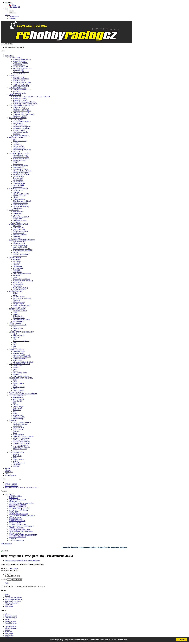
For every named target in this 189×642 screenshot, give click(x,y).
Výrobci (7, 630)
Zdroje (15, 295)
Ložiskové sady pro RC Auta (22, 357)
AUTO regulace (18, 119)
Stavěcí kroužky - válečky (21, 376)
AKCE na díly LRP (19, 73)
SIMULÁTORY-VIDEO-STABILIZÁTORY (23, 394)
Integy (7, 594)
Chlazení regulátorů (19, 130)
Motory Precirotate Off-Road (22, 422)
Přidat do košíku (17, 579)
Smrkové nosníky (18, 406)
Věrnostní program (10, 475)
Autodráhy (16, 91)
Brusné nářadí (17, 259)
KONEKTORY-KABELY (17, 309)
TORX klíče (16, 270)
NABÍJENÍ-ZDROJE (15, 291)
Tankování (16, 431)
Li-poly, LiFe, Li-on (19, 229)
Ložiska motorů (17, 187)
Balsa (14, 403)
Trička (15, 388)
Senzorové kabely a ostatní (21, 254)
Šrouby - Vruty (17, 365)
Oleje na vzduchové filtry (20, 165)
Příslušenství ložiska (19, 351)
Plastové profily (17, 401)
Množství (4, 579)
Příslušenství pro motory (20, 424)
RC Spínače (16, 134)
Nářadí (15, 433)
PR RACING (13, 420)
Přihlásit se (12, 18)
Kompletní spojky (18, 178)
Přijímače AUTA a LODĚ (21, 194)
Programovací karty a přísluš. (22, 127)
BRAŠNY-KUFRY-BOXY (17, 137)
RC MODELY (13, 75)
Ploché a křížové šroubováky (22, 273)
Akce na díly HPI (18, 70)
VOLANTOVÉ (18, 190)
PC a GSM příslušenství (16, 452)
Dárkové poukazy (10, 621)
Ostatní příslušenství (19, 463)
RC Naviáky (16, 222)
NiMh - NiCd (17, 226)
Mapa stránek (9, 606)
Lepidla (15, 334)
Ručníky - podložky (19, 387)
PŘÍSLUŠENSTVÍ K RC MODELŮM (21, 105)
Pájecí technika (17, 286)
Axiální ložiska (17, 360)
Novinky (7, 619)
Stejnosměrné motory (19, 242)
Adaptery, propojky (19, 302)
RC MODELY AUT (19, 77)
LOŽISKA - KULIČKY (16, 349)
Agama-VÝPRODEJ (19, 61)
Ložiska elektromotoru (20, 256)
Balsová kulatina (18, 397)
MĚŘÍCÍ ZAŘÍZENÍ (15, 323)
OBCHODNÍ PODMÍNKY (13, 597)
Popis (6, 583)
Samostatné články (18, 227)
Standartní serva (18, 213)
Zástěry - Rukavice (18, 390)
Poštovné (7, 470)
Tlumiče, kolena (18, 164)
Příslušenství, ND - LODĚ (21, 112)
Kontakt (7, 468)
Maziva (15, 330)
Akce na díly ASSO (19, 65)
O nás (6, 473)
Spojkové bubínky (18, 176)
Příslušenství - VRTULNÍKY (22, 111)
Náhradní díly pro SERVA (21, 217)
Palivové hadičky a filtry (20, 169)
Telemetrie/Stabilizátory (20, 204)
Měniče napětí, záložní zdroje (22, 298)
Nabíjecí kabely (17, 316)
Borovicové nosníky (19, 399)
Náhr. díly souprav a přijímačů (22, 201)
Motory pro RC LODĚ (20, 247)
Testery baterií (17, 238)
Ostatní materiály (18, 419)
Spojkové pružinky (18, 181)
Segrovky (16, 374)
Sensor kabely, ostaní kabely (21, 128)
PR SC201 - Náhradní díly (21, 445)
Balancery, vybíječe (19, 296)
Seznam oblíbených (11, 618)
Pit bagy (15, 142)
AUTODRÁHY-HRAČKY (17, 88)
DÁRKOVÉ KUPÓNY (16, 392)
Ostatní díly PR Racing (20, 449)
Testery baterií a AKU (19, 307)
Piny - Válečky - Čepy (20, 373)
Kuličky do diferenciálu (20, 358)
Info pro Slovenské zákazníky (14, 599)
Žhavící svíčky (17, 426)
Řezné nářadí (17, 261)
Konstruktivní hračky (19, 93)
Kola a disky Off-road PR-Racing (23, 436)
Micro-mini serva (18, 211)
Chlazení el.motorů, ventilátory (22, 249)
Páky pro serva (17, 219)
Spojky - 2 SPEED (18, 185)
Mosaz (15, 413)
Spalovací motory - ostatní (21, 157)
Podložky (16, 367)
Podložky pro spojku (19, 160)
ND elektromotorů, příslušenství (22, 250)
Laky (14, 346)
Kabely (15, 312)
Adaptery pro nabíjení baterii (21, 305)
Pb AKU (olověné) (18, 233)
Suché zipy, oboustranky (20, 132)
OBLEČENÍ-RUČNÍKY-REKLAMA (21, 378)
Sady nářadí (16, 263)
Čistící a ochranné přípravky (21, 341)
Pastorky (15, 252)
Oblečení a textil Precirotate (21, 438)
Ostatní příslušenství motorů (21, 174)
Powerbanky (16, 465)
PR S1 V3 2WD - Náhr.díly (21, 447)
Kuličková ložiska (18, 353)
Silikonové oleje (18, 328)
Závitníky (16, 265)
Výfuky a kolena (18, 429)
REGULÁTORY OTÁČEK (17, 118)
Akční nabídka (9, 635)
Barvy (14, 342)
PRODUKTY (9, 56)
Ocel (14, 411)
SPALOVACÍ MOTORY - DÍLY (19, 153)
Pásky (14, 344)
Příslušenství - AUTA (19, 107)
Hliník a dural (17, 410)
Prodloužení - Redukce (20, 311)
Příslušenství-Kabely (19, 199)
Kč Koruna (12, 13)
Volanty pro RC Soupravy (21, 206)
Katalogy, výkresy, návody (13, 601)
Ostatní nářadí (17, 275)
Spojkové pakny (18, 180)
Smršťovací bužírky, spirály (21, 319)
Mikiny (15, 385)
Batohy (15, 139)
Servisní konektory (18, 321)
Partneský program (10, 623)
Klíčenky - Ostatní (18, 383)
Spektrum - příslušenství (20, 203)
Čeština (13, 5)
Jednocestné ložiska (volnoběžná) (23, 362)
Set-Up (15, 277)
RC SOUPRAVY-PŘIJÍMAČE (18, 188)
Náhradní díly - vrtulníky (20, 100)
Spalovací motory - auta (20, 155)
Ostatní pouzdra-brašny (20, 141)
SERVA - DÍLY (14, 210)
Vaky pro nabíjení (18, 303)
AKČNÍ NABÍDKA (15, 57)
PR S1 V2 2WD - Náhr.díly (21, 442)
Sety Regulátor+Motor (20, 125)
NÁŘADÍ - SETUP (15, 257)
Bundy (15, 380)
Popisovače (16, 337)
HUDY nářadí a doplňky (20, 288)
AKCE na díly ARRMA (20, 63)
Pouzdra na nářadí (18, 146)
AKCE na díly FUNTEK (20, 66)
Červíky (15, 371)
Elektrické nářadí (18, 284)
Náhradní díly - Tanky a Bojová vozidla (25, 104)
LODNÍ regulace (18, 123)
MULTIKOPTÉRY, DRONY (22, 84)
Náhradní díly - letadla (19, 98)
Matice (15, 369)
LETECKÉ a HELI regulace (22, 121)
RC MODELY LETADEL (21, 79)
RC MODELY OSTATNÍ (21, 86)
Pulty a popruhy (18, 208)
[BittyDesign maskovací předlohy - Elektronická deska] (22, 560)
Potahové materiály (19, 417)
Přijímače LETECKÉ (19, 196)
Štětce (14, 339)
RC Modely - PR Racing (20, 440)
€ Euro (11, 11)
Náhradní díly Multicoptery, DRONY (24, 102)
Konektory (16, 314)
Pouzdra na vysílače (19, 148)
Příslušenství (16, 236)
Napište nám (9, 605)
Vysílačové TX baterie (19, 234)
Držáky (15, 457)
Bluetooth (16, 454)
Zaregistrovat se (14, 16)
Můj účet (7, 614)
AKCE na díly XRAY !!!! (21, 72)
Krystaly (15, 197)
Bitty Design (14, 568)
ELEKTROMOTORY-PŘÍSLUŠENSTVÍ (22, 240)
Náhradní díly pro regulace (21, 135)
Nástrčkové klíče (18, 268)
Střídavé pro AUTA (19, 243)
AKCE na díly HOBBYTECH (22, 68)
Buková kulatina (18, 415)
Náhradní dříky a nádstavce (21, 279)
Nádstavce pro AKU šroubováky (23, 280)
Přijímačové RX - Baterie (20, 231)
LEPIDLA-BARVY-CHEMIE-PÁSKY (21, 332)
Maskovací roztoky (19, 335)
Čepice (15, 381)
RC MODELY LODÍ (19, 81)
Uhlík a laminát (17, 408)
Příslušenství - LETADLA (21, 109)
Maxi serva (16, 215)
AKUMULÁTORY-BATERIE (18, 224)
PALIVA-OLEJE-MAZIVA (17, 325)
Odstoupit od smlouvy (12, 603)
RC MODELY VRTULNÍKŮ (22, 82)
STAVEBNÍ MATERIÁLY (17, 396)
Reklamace (8, 631)
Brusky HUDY (17, 282)
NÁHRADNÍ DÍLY (15, 95)
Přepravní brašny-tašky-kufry (22, 150)
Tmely (15, 348)
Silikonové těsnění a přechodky (22, 171)
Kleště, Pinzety (17, 272)
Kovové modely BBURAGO (22, 89)
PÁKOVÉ (16, 192)
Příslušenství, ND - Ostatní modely (23, 114)
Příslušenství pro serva (19, 220)
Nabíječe (15, 293)
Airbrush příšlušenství (19, 289)
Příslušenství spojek (19, 183)
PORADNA (9, 472)
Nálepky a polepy (18, 434)
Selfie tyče (16, 466)
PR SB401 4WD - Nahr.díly (21, 443)
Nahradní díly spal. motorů (21, 158)
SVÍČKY (16, 162)
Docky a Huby (17, 456)
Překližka (15, 404)
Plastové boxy (17, 144)
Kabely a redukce (18, 459)
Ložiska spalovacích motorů (21, 355)
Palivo (15, 326)
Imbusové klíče (17, 266)
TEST (14, 450)
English (17, 7)
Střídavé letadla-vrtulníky (20, 245)
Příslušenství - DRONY (20, 116)
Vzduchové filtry (18, 167)
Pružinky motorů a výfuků (21, 173)
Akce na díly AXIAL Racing (22, 59)
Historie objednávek (11, 616)
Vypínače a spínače (19, 318)
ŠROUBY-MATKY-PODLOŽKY (19, 364)
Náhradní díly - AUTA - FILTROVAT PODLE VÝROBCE (31, 96)
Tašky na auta (17, 151)
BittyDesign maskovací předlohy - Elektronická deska (21, 487)
